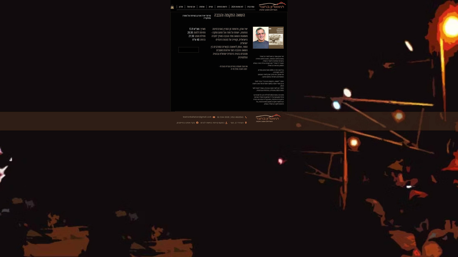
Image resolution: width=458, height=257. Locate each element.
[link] (172, 7)
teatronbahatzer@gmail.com (197, 116)
